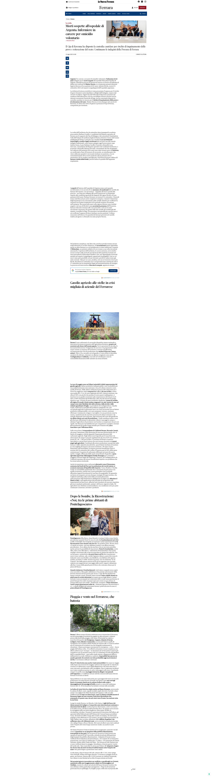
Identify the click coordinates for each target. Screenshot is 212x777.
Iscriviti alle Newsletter (74, 2)
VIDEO (118, 13)
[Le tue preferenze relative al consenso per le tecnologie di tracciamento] (209, 774)
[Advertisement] (82, 67)
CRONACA (98, 13)
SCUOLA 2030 (125, 13)
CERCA (144, 13)
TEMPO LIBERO (112, 13)
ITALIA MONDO (91, 13)
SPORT (104, 13)
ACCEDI (136, 7)
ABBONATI (142, 7)
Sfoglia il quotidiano (73, 7)
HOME (84, 13)
